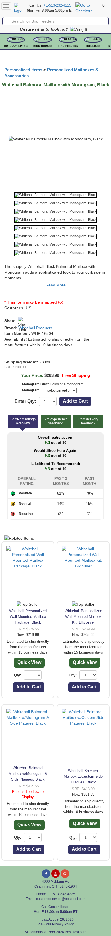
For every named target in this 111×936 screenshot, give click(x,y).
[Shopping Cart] (88, 7)
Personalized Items (23, 70)
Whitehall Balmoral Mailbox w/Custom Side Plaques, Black (83, 776)
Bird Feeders (68, 46)
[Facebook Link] (46, 873)
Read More (56, 285)
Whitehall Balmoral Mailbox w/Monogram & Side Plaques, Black (28, 773)
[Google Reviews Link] (65, 873)
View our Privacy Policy (56, 924)
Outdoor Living (16, 46)
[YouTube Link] (55, 873)
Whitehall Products (35, 328)
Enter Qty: (25, 401)
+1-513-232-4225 (57, 5)
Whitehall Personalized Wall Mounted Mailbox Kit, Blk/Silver (83, 616)
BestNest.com (75, 932)
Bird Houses (42, 46)
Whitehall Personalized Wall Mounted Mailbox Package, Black (28, 616)
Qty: (17, 675)
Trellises (92, 46)
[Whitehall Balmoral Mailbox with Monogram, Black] (55, 195)
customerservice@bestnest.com (60, 899)
